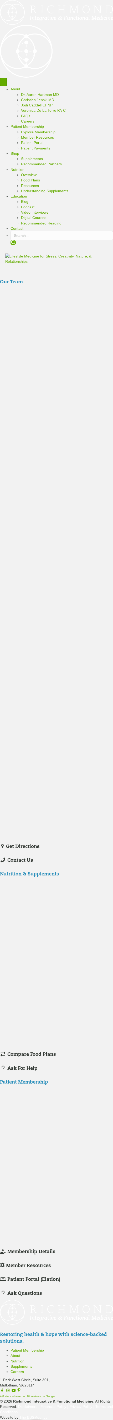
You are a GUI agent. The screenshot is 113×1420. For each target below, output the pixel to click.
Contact (17, 228)
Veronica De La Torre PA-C (43, 110)
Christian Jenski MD (37, 100)
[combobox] (62, 235)
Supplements (32, 159)
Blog (24, 201)
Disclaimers (27, 1406)
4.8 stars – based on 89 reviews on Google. (28, 1396)
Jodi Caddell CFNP (37, 105)
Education (19, 196)
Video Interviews (34, 212)
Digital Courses (33, 217)
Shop (15, 153)
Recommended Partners (41, 164)
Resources (30, 186)
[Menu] (3, 82)
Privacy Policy (80, 1406)
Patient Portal (32, 142)
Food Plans (30, 180)
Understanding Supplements (44, 191)
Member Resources (37, 137)
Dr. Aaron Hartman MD (40, 94)
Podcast (27, 207)
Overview (29, 175)
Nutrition (17, 169)
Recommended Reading (41, 223)
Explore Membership (38, 132)
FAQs (25, 116)
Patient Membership (27, 126)
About (15, 89)
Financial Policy (53, 1406)
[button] (13, 242)
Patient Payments (35, 148)
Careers (27, 121)
